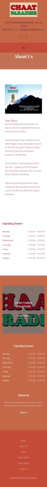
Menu (23, 452)
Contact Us (23, 468)
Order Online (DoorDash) (23, 304)
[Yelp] (26, 36)
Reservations (23, 463)
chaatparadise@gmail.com (31, 29)
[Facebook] (20, 36)
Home (23, 440)
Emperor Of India (22, 167)
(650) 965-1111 (10, 29)
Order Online (23, 315)
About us (23, 412)
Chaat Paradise (11, 174)
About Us (23, 446)
